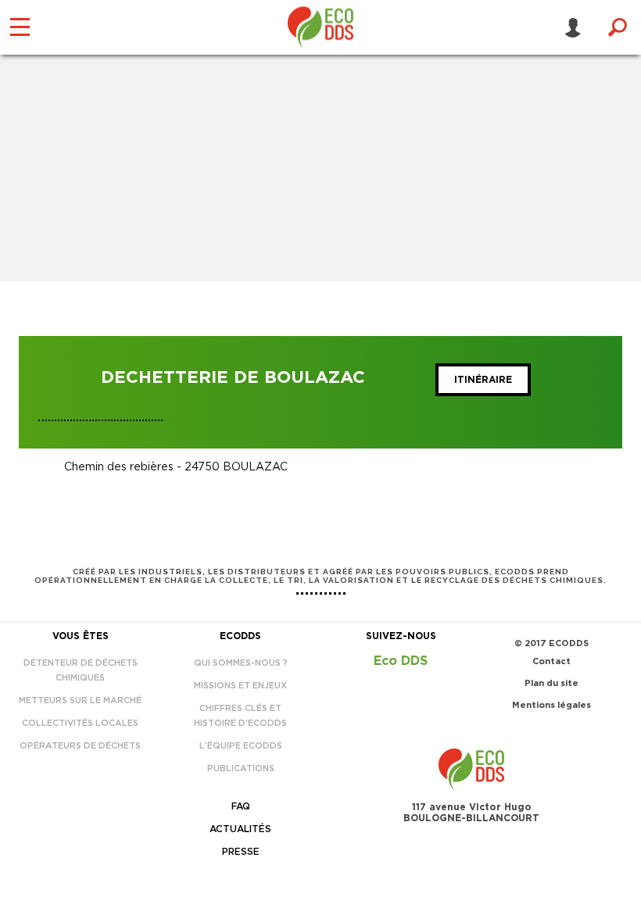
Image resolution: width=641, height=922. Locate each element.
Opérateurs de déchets (80, 746)
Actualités (240, 829)
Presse (241, 851)
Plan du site (551, 683)
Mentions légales (551, 705)
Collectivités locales (80, 723)
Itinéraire (483, 379)
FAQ (240, 806)
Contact (551, 661)
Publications (240, 768)
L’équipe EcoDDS (240, 746)
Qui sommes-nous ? (241, 663)
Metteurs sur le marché (80, 700)
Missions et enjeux (240, 685)
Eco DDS (401, 661)
